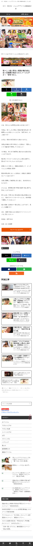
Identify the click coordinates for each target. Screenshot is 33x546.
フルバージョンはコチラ (16, 229)
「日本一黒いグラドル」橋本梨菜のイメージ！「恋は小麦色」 (16, 528)
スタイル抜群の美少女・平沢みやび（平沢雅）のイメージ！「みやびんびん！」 (16, 522)
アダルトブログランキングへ (10, 412)
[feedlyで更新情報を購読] (24, 269)
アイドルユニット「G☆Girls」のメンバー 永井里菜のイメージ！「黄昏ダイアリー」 (16, 516)
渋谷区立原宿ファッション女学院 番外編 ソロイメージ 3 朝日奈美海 (16, 510)
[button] (21, 94)
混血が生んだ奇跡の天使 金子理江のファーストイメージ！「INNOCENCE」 (16, 505)
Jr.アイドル (5, 248)
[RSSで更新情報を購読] (16, 273)
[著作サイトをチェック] (8, 269)
